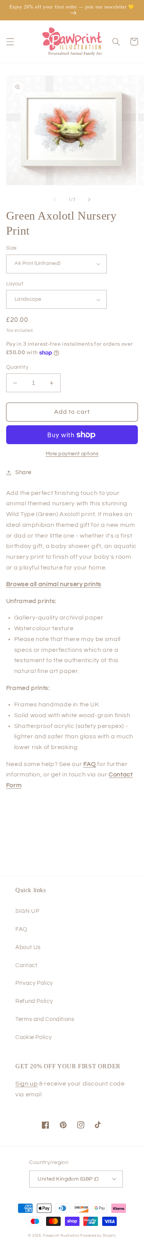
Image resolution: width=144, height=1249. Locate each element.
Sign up (26, 1084)
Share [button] (23, 472)
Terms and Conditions (44, 1019)
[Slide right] (89, 199)
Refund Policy (34, 1001)
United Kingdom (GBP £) (68, 1179)
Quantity (17, 367)
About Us (28, 947)
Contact (26, 965)
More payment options (72, 453)
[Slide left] (54, 199)
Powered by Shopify (98, 1235)
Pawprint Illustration (61, 1235)
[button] (10, 41)
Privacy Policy (34, 983)
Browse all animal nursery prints (53, 584)
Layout (15, 283)
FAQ (21, 929)
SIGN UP (27, 911)
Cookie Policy (33, 1037)
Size (11, 248)
